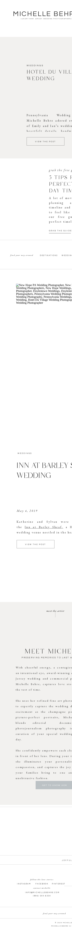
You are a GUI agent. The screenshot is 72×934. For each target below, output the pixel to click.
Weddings (35, 65)
